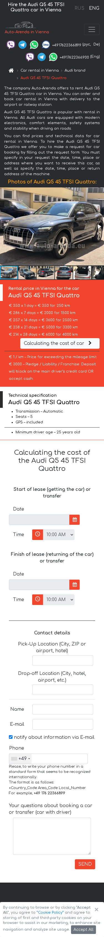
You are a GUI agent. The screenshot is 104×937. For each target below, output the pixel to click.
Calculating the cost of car (55, 343)
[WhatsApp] (34, 44)
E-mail (17, 724)
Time (18, 534)
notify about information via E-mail (53, 737)
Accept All (83, 930)
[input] (39, 519)
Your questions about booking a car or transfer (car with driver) (50, 809)
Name (17, 709)
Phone (16, 748)
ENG (94, 8)
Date (18, 509)
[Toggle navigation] (92, 29)
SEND (85, 864)
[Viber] (11, 44)
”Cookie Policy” (50, 913)
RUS (79, 8)
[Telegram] (22, 44)
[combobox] (20, 759)
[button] (99, 226)
